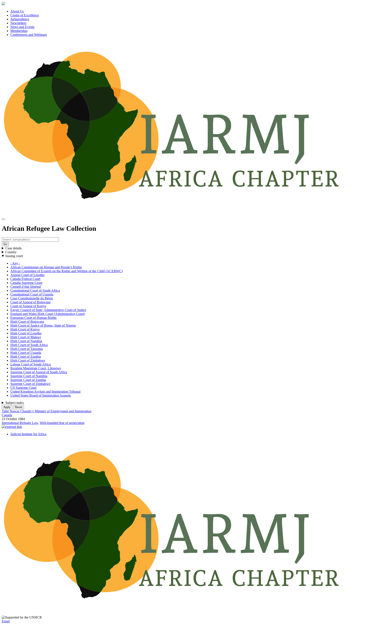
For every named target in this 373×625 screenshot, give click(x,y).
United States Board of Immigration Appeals (40, 395)
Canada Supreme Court (26, 283)
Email (6, 621)
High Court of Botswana (27, 321)
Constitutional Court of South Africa (35, 290)
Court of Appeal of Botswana (30, 302)
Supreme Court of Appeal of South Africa (38, 372)
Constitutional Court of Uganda (31, 294)
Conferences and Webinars (28, 34)
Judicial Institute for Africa (28, 434)
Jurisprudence (19, 19)
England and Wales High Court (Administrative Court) (47, 314)
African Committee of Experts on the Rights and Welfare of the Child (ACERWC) (66, 271)
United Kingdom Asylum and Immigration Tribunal (45, 391)
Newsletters (18, 23)
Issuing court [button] (14, 256)
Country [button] (11, 252)
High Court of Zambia (25, 356)
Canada (7, 415)
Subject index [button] (14, 403)
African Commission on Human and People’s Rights (46, 267)
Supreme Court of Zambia (28, 380)
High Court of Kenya (25, 329)
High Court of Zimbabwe (27, 360)
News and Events (22, 27)
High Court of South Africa (29, 345)
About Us (17, 11)
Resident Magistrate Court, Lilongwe (35, 368)
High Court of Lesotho (25, 333)
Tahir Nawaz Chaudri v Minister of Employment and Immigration (46, 411)
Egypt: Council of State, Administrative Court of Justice (48, 310)
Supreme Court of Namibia (28, 376)
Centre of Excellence (24, 15)
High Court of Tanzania (26, 349)
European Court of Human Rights (33, 318)
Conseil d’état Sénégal (25, 286)
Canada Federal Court (25, 279)
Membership (18, 31)
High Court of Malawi (25, 337)
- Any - (15, 263)
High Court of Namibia (26, 341)
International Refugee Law (20, 423)
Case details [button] (13, 248)
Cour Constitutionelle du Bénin (31, 298)
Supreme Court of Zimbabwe (30, 384)
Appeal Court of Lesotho (27, 275)
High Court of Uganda (25, 352)
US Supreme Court (23, 387)
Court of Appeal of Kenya (28, 306)
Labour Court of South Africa (30, 364)
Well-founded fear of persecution (62, 423)
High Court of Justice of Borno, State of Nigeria (43, 325)
